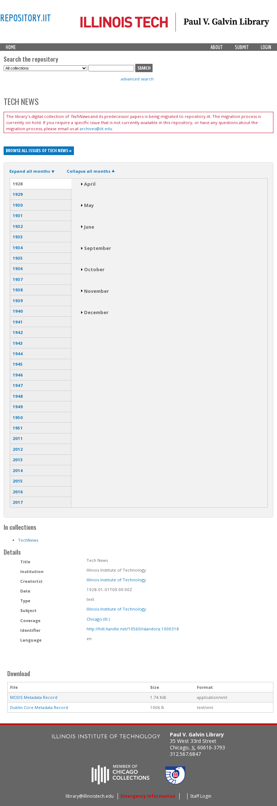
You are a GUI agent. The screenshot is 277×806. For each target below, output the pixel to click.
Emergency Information (147, 796)
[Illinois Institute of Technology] (106, 737)
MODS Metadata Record (33, 697)
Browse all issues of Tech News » (39, 150)
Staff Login (200, 796)
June (89, 227)
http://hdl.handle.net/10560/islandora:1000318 (133, 628)
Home (11, 47)
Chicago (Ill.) (98, 619)
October (94, 269)
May (89, 205)
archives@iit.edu (96, 128)
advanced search (137, 79)
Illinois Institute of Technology (116, 579)
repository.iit (25, 17)
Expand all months (29, 171)
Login (266, 47)
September (97, 248)
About (217, 47)
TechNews (28, 540)
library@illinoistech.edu (90, 796)
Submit (242, 47)
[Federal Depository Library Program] (175, 782)
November (96, 291)
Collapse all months (88, 171)
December (96, 312)
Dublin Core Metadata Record (39, 707)
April (90, 184)
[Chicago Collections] (120, 782)
